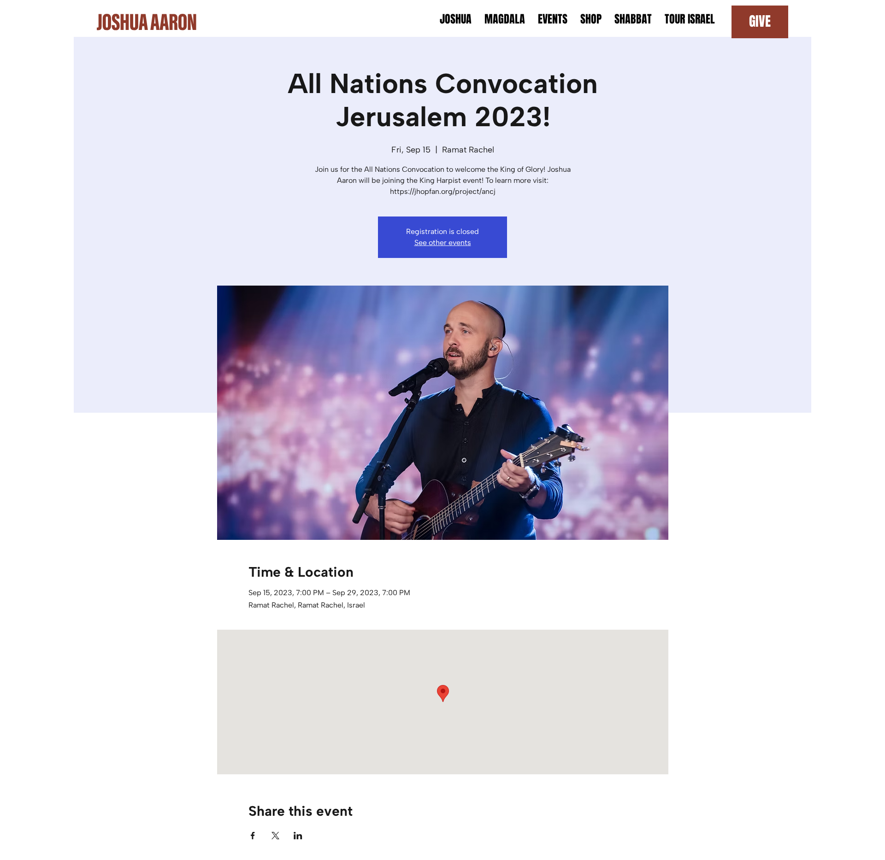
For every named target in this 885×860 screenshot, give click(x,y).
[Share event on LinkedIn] (298, 835)
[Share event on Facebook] (252, 835)
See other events (442, 242)
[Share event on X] (275, 835)
